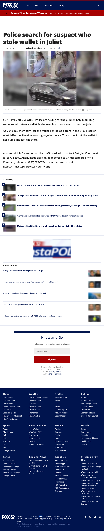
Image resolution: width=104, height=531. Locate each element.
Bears (5, 429)
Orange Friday (9, 476)
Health (85, 425)
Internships (59, 482)
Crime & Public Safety (12, 406)
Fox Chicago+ (34, 435)
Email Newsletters (62, 466)
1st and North (8, 460)
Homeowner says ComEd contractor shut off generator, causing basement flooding (57, 205)
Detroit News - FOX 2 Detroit (38, 467)
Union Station (60, 416)
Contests (58, 472)
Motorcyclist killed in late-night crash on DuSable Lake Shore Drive (49, 226)
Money (59, 425)
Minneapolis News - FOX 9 (37, 472)
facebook (85, 517)
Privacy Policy (55, 371)
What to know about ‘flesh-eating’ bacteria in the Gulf (24, 293)
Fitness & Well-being (89, 438)
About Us (60, 456)
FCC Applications (62, 488)
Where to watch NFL (89, 463)
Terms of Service (53, 374)
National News (9, 400)
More (61, 5)
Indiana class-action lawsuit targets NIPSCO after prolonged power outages (33, 316)
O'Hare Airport (61, 410)
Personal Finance (62, 441)
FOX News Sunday (10, 419)
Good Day (7, 410)
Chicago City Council (89, 416)
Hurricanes (33, 413)
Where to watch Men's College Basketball (90, 484)
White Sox (7, 441)
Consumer (59, 432)
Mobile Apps (60, 463)
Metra (57, 406)
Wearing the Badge (11, 466)
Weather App (34, 410)
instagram (90, 517)
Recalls (84, 444)
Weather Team (35, 406)
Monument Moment (11, 472)
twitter (95, 517)
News (6, 393)
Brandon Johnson (88, 413)
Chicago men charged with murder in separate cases (24, 304)
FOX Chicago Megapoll (12, 416)
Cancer (84, 429)
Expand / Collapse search (99, 6)
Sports (7, 425)
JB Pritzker (85, 410)
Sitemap (58, 491)
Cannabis (85, 435)
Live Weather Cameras (38, 397)
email (100, 517)
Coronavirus (86, 432)
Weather (34, 393)
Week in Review (9, 463)
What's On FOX (35, 432)
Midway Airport (61, 413)
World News (8, 403)
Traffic (59, 393)
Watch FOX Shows (36, 444)
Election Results (87, 400)
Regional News (37, 456)
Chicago (19, 48)
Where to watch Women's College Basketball (88, 490)
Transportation (61, 397)
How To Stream (61, 460)
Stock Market (60, 450)
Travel (57, 400)
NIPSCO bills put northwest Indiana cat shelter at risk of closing (48, 185)
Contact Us (59, 469)
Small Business (61, 447)
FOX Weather (34, 416)
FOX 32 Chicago (8, 48)
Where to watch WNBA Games (90, 497)
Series (6, 456)
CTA (56, 403)
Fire (4, 444)
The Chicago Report (89, 403)
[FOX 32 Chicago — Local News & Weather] (11, 5)
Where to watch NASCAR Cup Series (89, 476)
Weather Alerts (35, 400)
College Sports (9, 450)
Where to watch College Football (91, 467)
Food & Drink (34, 438)
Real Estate (59, 444)
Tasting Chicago (9, 469)
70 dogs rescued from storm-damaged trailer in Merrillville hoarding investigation (57, 195)
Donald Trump (87, 406)
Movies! (32, 441)
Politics (85, 393)
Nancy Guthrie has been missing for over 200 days (23, 270)
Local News (8, 397)
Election (84, 397)
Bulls (5, 435)
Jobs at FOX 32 (61, 479)
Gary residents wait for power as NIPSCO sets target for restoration (50, 216)
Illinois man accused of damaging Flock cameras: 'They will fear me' (30, 282)
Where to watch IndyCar (91, 480)
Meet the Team (61, 476)
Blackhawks (8, 432)
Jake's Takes (34, 429)
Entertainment (37, 425)
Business (58, 429)
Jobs (57, 438)
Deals (57, 435)
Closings (32, 403)
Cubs (5, 438)
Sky (4, 447)
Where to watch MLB (90, 472)
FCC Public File (61, 485)
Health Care (86, 441)
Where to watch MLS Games (89, 502)
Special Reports (9, 413)
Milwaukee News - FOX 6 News (38, 461)
